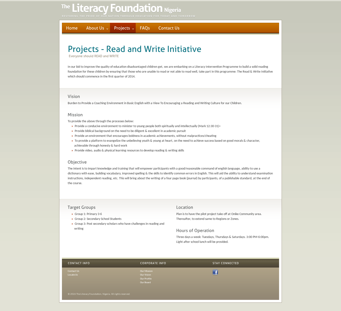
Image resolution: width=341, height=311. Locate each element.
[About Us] (96, 28)
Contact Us (73, 271)
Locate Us (73, 275)
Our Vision (145, 275)
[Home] (72, 28)
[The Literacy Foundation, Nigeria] (128, 16)
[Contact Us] (169, 28)
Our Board (145, 282)
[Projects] (123, 28)
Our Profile (145, 279)
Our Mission (146, 271)
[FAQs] (145, 28)
